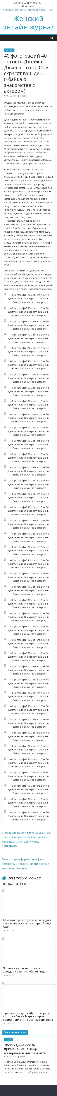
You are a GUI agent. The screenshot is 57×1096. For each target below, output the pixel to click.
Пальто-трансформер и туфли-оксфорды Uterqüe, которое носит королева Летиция (25, 863)
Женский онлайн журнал (28, 22)
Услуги (8, 1039)
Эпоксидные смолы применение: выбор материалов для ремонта (25, 1049)
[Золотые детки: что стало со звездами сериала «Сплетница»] (28, 938)
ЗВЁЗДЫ (9, 50)
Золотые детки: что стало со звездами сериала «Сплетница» (25, 969)
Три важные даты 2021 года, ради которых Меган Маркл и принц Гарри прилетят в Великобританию (28, 1016)
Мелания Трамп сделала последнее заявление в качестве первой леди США (27, 923)
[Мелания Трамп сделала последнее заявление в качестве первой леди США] (28, 890)
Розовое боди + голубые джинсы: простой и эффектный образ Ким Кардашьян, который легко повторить (26, 839)
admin (23, 96)
